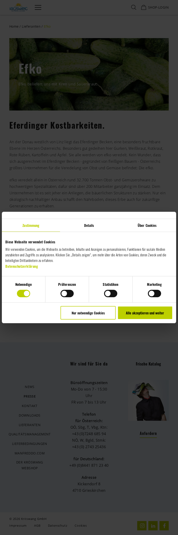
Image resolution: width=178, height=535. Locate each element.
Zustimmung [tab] (30, 225)
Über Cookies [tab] (147, 225)
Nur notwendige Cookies (88, 312)
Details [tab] (89, 225)
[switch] (67, 293)
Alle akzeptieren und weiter (145, 312)
